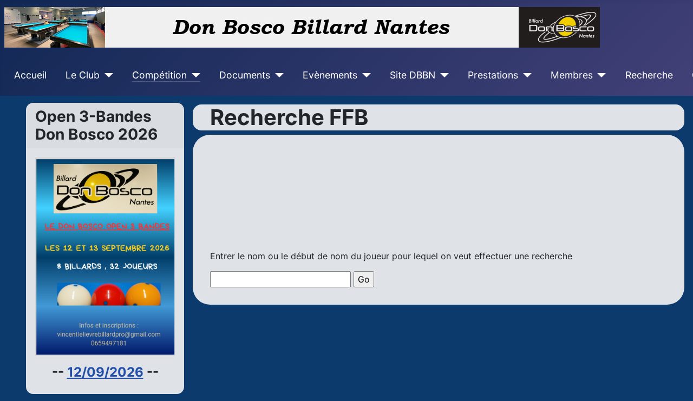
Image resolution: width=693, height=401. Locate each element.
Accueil (30, 75)
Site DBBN (412, 75)
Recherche (649, 75)
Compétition (159, 75)
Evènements (330, 75)
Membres (572, 75)
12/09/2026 (105, 372)
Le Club (83, 75)
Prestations (493, 75)
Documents (244, 75)
